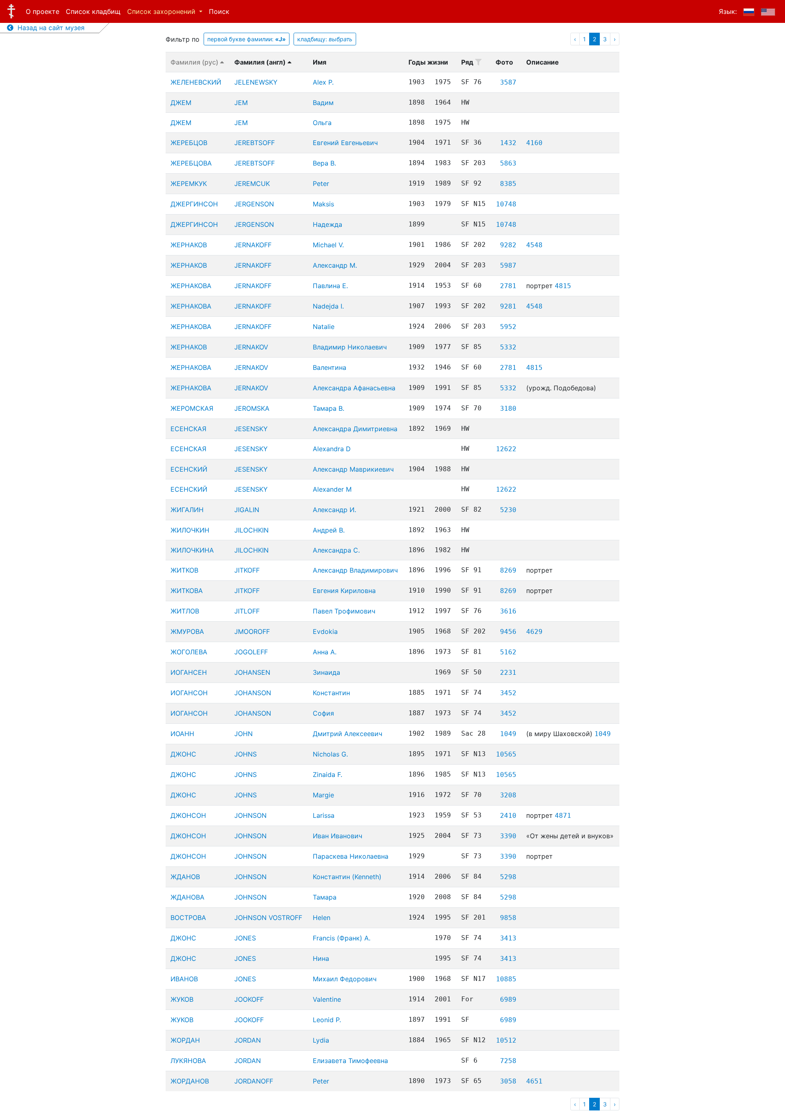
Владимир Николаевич (350, 347)
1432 (508, 143)
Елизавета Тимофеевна (350, 1061)
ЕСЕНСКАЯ (188, 429)
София (323, 713)
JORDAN (247, 1040)
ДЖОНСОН (188, 815)
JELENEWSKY (256, 82)
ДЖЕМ (180, 102)
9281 (508, 306)
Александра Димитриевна (355, 429)
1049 (508, 734)
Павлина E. (330, 286)
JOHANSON (252, 693)
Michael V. (328, 245)
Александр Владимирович (355, 570)
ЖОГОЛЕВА (188, 652)
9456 (508, 632)
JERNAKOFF (252, 245)
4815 (563, 286)
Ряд (468, 62)
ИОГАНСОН (189, 693)
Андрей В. (329, 530)
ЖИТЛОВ (184, 611)
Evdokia (325, 631)
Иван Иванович (337, 836)
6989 (508, 999)
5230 (508, 510)
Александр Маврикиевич (353, 469)
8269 (508, 570)
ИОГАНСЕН (188, 672)
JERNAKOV (251, 347)
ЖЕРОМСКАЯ (191, 408)
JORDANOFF (253, 1081)
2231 (508, 672)
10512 (506, 1040)
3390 (508, 836)
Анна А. (324, 652)
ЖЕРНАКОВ (188, 245)
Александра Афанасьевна (354, 388)
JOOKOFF (249, 999)
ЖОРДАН (185, 1040)
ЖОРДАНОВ (189, 1081)
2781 (508, 286)
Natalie (323, 326)
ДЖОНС (183, 754)
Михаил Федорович (345, 979)
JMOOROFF (252, 631)
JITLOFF (247, 611)
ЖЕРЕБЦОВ (188, 143)
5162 (508, 652)
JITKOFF (247, 570)
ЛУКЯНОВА (188, 1061)
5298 (508, 877)
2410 (508, 815)
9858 (508, 918)
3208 (508, 795)
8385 (508, 184)
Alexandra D (332, 449)
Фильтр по (183, 39)
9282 (508, 245)
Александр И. (334, 510)
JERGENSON (254, 204)
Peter (321, 183)
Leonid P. (327, 1020)
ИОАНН (182, 734)
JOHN (243, 734)
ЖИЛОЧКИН (189, 530)
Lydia (321, 1040)
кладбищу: (324, 39)
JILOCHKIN (251, 530)
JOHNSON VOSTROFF (268, 917)
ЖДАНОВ (185, 877)
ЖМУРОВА (187, 631)
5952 (508, 327)
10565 (506, 754)
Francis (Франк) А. (341, 938)
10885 (506, 979)
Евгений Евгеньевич (345, 143)
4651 (534, 1081)
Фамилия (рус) (195, 62)
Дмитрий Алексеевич (347, 734)
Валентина (329, 367)
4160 (534, 143)
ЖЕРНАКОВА (190, 286)
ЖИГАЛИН (187, 510)
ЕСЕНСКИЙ (188, 469)
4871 (563, 815)
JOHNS (245, 754)
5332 (508, 347)
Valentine (327, 999)
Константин (331, 693)
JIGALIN (246, 510)
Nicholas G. (330, 754)
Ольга (322, 123)
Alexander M (332, 489)
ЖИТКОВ (184, 570)
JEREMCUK (252, 183)
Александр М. (335, 265)
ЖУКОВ (181, 999)
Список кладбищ (93, 11)
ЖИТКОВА (186, 590)
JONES (245, 938)
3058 (508, 1081)
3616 (508, 611)
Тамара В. (328, 408)
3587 (508, 82)
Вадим (323, 102)
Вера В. (324, 163)
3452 (508, 693)
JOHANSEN (252, 672)
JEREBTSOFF (254, 143)
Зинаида (326, 672)
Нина (321, 958)
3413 (508, 938)
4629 (534, 632)
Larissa (323, 815)
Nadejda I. (328, 306)
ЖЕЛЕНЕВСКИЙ (195, 82)
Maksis (323, 204)
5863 (508, 163)
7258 (508, 1061)
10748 (506, 204)
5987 (508, 265)
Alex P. (323, 82)
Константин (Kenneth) (347, 877)
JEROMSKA (251, 408)
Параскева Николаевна (350, 856)
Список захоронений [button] (162, 11)
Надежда (327, 224)
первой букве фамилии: (246, 39)
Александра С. (336, 550)
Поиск (219, 11)
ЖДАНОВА (187, 897)
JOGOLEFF (251, 652)
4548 (534, 245)
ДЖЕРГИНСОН (194, 204)
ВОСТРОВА (188, 917)
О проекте (42, 11)
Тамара (324, 897)
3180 (508, 408)
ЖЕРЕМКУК (188, 183)
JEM (241, 102)
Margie (323, 795)
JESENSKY (251, 429)
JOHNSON (250, 815)
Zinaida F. (327, 774)
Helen (321, 917)
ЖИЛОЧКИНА (192, 550)
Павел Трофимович (344, 611)
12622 (506, 449)
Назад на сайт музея (49, 28)
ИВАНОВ (184, 979)
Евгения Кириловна (344, 590)
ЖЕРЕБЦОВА (191, 163)
